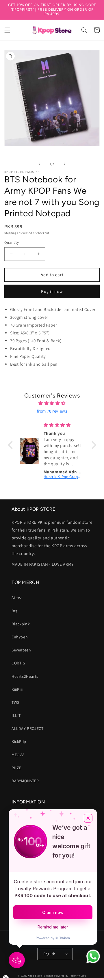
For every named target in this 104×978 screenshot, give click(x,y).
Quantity (11, 242)
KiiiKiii (17, 689)
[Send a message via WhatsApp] (93, 956)
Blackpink (21, 624)
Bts (15, 610)
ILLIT (16, 715)
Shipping (10, 233)
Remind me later (53, 926)
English (49, 953)
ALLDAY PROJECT (27, 728)
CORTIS (18, 663)
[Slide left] (39, 163)
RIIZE (16, 767)
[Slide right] (64, 163)
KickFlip (19, 741)
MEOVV (18, 754)
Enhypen (20, 637)
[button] (7, 30)
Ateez (17, 597)
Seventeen (21, 650)
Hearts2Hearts (25, 676)
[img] (52, 403)
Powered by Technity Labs (70, 975)
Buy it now (52, 291)
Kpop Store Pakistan (40, 975)
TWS (15, 702)
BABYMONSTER (25, 780)
